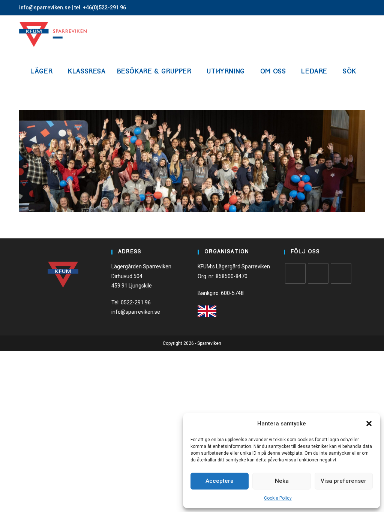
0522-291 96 (136, 302)
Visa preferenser (343, 481)
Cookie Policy (278, 498)
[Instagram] (318, 273)
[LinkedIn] (341, 273)
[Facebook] (295, 273)
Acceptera (220, 481)
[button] (369, 423)
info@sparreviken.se (44, 7)
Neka (282, 481)
